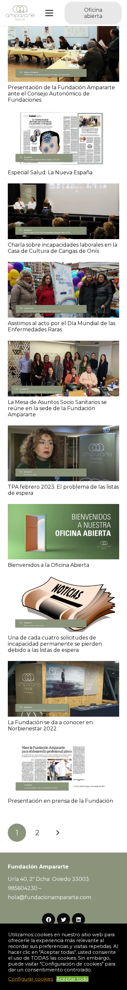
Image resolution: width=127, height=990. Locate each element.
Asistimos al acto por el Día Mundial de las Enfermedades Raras (61, 326)
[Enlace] (20, 13)
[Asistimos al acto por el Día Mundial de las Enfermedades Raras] (63, 266)
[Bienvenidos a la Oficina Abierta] (63, 508)
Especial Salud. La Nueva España (50, 172)
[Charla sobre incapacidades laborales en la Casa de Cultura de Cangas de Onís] (63, 188)
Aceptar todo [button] (72, 979)
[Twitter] (63, 919)
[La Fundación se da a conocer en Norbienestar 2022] (63, 665)
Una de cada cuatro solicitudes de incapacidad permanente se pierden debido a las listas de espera (55, 644)
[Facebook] (48, 919)
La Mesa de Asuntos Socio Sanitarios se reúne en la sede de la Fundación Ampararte (57, 408)
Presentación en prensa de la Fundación (60, 801)
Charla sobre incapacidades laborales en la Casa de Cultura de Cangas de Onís (62, 248)
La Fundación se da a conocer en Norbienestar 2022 (50, 725)
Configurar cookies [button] (30, 979)
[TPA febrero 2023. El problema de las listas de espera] (63, 430)
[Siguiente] (58, 833)
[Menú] (49, 13)
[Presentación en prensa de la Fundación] (63, 744)
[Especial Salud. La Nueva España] (63, 115)
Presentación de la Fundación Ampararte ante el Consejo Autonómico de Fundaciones (61, 93)
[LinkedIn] (78, 919)
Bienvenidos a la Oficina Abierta (48, 565)
